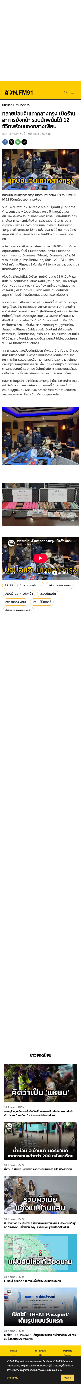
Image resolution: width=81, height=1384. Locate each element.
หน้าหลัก (13, 1351)
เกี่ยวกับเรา (67, 1351)
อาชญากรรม (23, 105)
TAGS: (9, 585)
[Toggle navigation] (72, 92)
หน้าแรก (7, 105)
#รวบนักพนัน (48, 593)
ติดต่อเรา (67, 1355)
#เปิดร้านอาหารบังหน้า (19, 593)
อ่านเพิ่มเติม (12, 1377)
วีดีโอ (40, 1355)
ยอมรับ (67, 1377)
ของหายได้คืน (40, 1351)
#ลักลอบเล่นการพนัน (18, 610)
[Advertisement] (40, 40)
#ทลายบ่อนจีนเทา (31, 585)
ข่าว (13, 1355)
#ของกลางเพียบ (15, 602)
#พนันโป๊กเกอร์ (42, 602)
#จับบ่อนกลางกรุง (59, 585)
